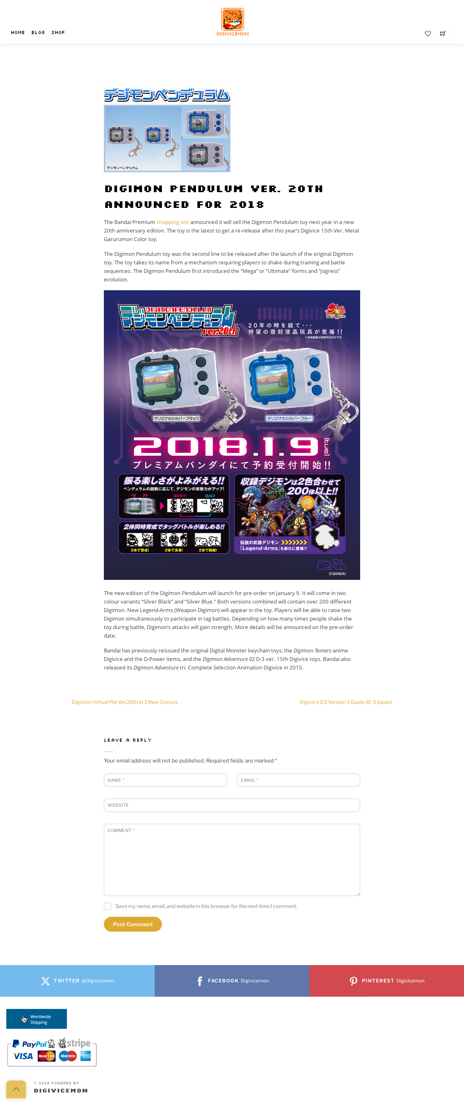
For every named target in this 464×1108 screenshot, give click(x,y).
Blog (38, 32)
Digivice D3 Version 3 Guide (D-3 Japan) (346, 702)
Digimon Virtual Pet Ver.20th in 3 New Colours (125, 702)
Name (116, 780)
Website (118, 805)
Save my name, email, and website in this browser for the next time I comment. (206, 906)
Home (18, 32)
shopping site (173, 222)
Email (249, 780)
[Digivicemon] (232, 22)
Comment (121, 830)
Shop (58, 32)
